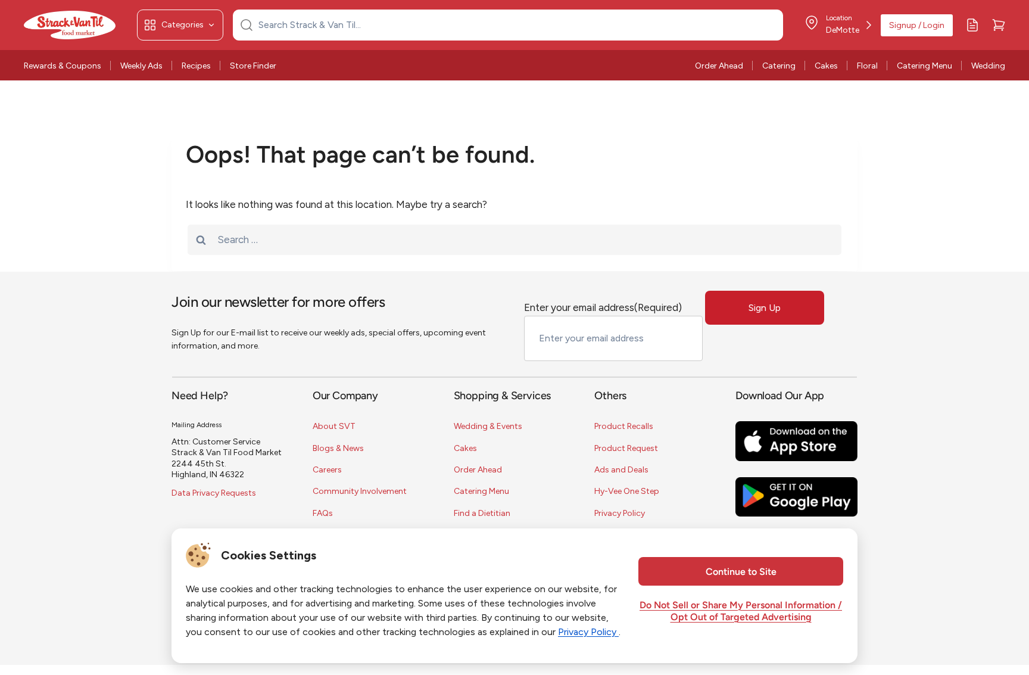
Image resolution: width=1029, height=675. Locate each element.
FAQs (323, 513)
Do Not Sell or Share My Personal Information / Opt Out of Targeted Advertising (741, 612)
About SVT (334, 426)
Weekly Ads (141, 66)
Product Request (626, 448)
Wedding (988, 66)
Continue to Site (741, 572)
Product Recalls (623, 426)
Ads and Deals (621, 470)
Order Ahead (719, 66)
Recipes (196, 66)
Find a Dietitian (482, 513)
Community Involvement (360, 491)
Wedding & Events (488, 426)
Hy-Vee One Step (626, 491)
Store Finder (253, 66)
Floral (867, 66)
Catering (779, 66)
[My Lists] (972, 25)
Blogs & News (338, 448)
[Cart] (998, 25)
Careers (327, 470)
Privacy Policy (619, 513)
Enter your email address (603, 307)
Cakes (826, 66)
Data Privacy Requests (214, 493)
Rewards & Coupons (62, 66)
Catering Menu (924, 66)
